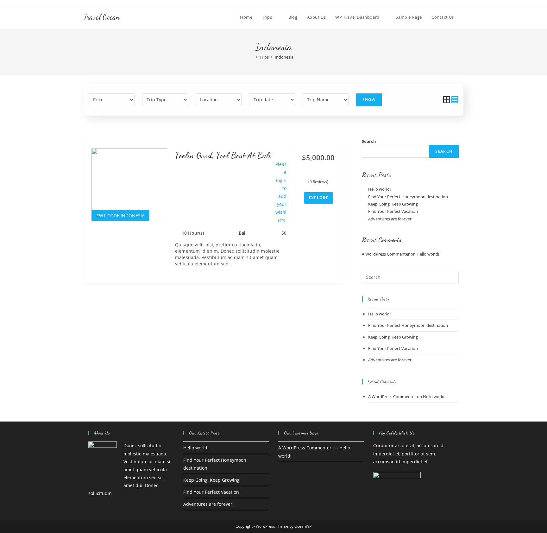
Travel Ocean (101, 17)
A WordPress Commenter (386, 254)
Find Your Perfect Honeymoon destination (408, 197)
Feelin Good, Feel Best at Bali (223, 155)
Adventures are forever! (390, 219)
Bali (243, 233)
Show (368, 99)
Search (369, 141)
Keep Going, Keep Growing (393, 204)
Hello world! (379, 189)
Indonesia (284, 57)
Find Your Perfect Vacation (393, 211)
